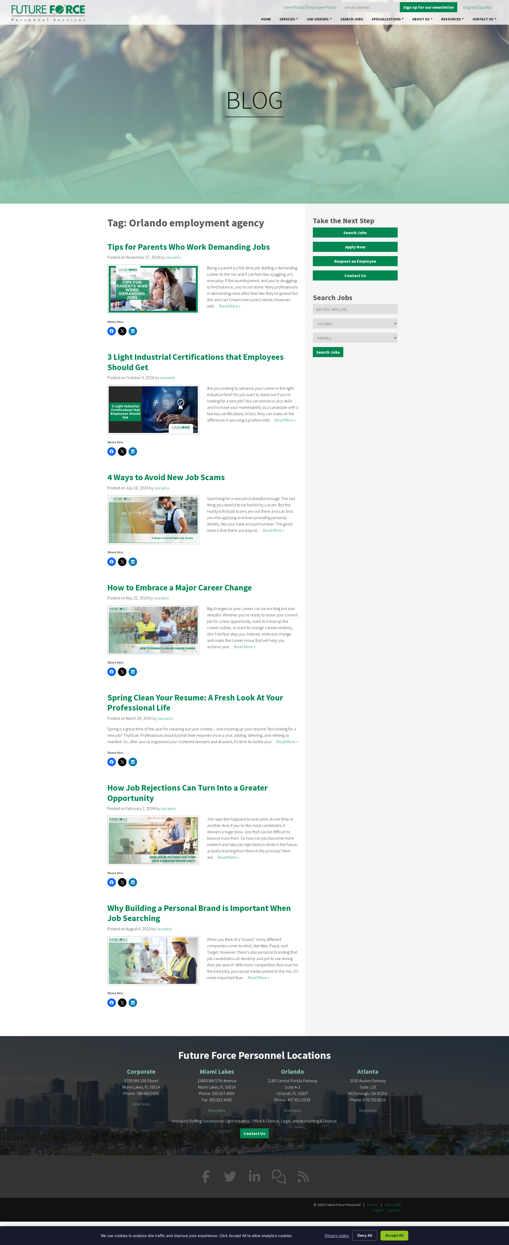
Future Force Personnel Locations (254, 1055)
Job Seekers (317, 19)
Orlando (292, 1071)
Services (287, 19)
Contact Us (482, 19)
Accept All (394, 1235)
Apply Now (355, 246)
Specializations (386, 19)
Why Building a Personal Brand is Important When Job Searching (199, 913)
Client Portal (293, 7)
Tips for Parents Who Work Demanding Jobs (188, 247)
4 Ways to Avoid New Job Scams (166, 477)
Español (485, 7)
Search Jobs (351, 19)
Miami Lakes (217, 1071)
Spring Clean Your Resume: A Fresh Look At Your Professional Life (195, 702)
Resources (451, 19)
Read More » (229, 306)
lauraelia (173, 257)
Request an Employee (355, 261)
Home (266, 19)
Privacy (372, 1204)
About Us (420, 19)
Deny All (364, 1235)
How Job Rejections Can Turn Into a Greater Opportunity (187, 792)
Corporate (141, 1071)
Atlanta (367, 1071)
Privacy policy (337, 1235)
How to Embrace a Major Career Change (179, 587)
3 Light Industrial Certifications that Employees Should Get (195, 362)
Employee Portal (322, 7)
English (469, 7)
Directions (141, 1104)
